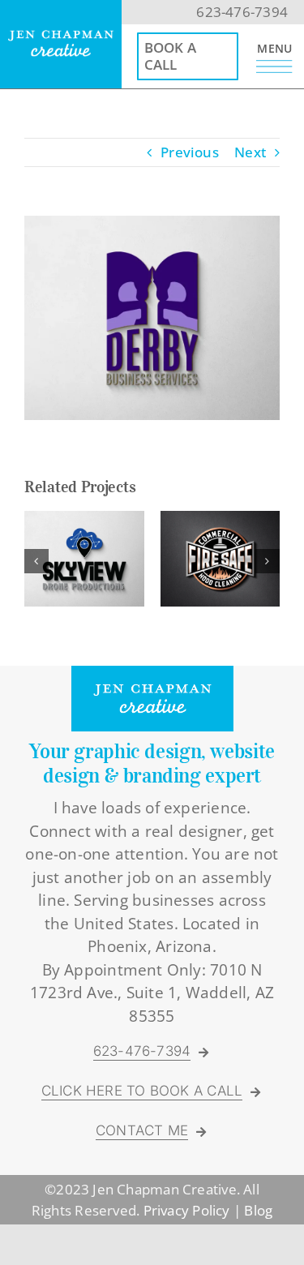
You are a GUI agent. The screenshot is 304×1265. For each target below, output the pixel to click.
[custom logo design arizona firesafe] (220, 520)
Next (250, 152)
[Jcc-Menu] (274, 67)
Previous (190, 152)
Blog (258, 1210)
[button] (36, 561)
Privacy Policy (186, 1210)
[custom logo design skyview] (84, 520)
